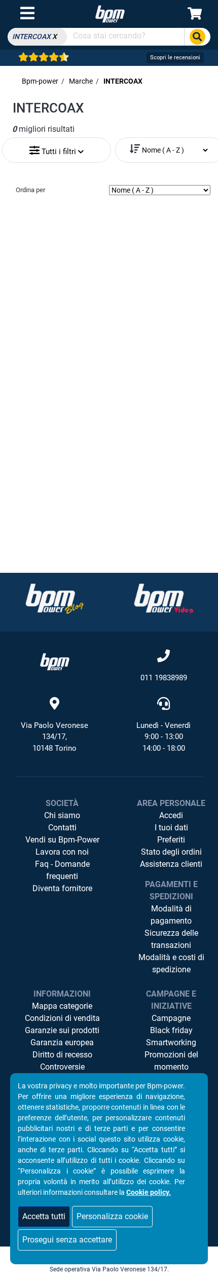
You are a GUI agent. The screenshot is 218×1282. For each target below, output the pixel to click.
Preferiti (171, 840)
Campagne (171, 1018)
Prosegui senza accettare (67, 1239)
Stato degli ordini (171, 852)
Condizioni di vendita (62, 1018)
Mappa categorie (62, 1006)
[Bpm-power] (110, 13)
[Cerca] (197, 37)
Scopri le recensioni (175, 57)
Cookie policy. (148, 1192)
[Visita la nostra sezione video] (164, 598)
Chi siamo (62, 815)
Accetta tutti (43, 1216)
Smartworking (171, 1042)
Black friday (171, 1030)
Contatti (62, 827)
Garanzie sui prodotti (62, 1030)
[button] (56, 148)
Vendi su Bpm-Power (62, 840)
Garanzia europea (62, 1042)
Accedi (171, 815)
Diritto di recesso (62, 1054)
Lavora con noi (62, 852)
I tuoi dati (171, 827)
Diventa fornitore (62, 888)
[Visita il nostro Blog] (55, 598)
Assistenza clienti (171, 864)
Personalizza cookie (112, 1216)
